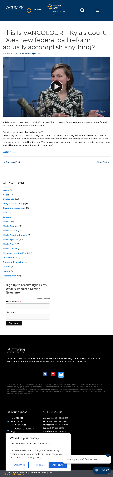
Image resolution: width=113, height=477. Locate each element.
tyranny (6, 271)
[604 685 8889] (50, 6)
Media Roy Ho (10, 248)
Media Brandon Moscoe (15, 235)
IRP (5, 212)
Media (21, 53)
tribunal (6, 266)
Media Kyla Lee (32, 53)
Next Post (103, 162)
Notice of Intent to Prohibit (16, 253)
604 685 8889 (57, 6)
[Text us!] (101, 471)
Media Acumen (10, 226)
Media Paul (8, 244)
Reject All (39, 465)
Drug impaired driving (14, 203)
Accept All (58, 465)
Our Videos (8, 257)
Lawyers (7, 217)
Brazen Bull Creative (14, 474)
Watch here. (9, 152)
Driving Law (9, 199)
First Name (11, 312)
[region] (38, 452)
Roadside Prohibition (13, 262)
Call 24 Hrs (37, 9)
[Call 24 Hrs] (29, 10)
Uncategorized (10, 275)
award (6, 190)
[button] (82, 10)
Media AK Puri (10, 230)
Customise (19, 465)
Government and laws (14, 208)
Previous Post (11, 162)
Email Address (13, 301)
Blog (5, 194)
